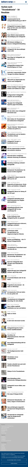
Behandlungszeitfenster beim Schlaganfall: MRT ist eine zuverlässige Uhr (15, 209)
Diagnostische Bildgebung (7, 426)
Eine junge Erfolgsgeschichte (15, 394)
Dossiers (3, 436)
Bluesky (3, 447)
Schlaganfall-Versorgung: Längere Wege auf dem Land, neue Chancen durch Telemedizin (16, 27)
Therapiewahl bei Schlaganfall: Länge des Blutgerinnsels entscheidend (15, 416)
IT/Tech (3, 431)
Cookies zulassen (14, 463)
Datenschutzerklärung (9, 456)
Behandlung (4, 429)
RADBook (3, 438)
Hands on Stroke (11, 313)
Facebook (3, 444)
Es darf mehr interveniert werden (16, 320)
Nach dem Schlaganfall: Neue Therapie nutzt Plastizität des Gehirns (15, 263)
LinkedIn (3, 448)
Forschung (3, 433)
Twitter (2, 445)
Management (4, 430)
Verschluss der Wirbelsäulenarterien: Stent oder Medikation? (16, 336)
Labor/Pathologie (5, 427)
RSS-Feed (3, 449)
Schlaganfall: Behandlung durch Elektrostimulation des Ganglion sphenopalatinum (15, 200)
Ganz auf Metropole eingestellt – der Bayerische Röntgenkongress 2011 (16, 408)
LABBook (3, 439)
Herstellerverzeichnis (6, 440)
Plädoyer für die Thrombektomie (15, 371)
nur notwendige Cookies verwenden (14, 460)
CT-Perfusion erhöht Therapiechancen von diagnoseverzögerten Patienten (15, 232)
